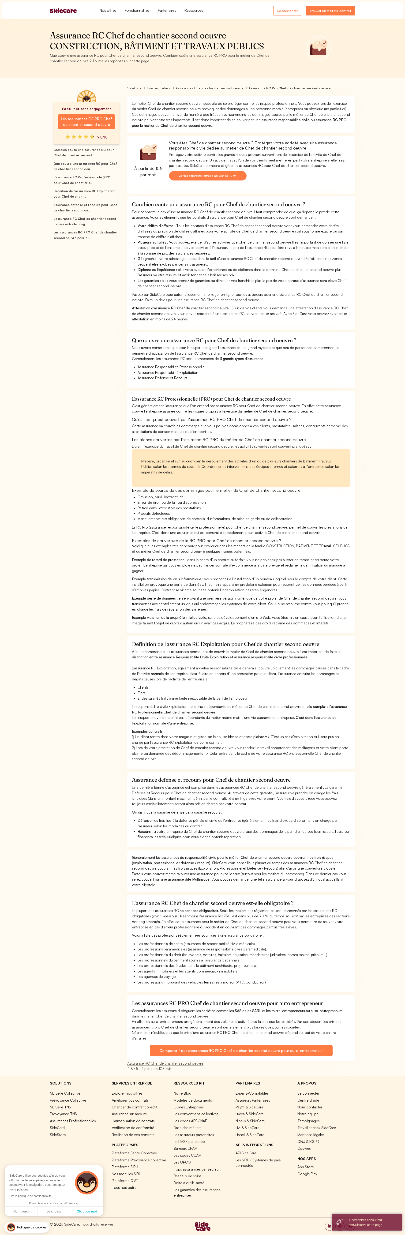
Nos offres (108, 10)
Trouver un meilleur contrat (330, 11)
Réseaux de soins (188, 1176)
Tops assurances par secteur (197, 1169)
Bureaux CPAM (185, 1148)
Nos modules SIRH (126, 1173)
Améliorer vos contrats (130, 1100)
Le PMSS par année (189, 1141)
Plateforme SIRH (125, 1166)
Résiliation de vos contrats (133, 1134)
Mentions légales (311, 1134)
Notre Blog (182, 1093)
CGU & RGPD (308, 1141)
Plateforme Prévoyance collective (139, 1160)
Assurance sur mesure (129, 1113)
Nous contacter (309, 1107)
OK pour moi (87, 1211)
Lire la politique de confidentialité (30, 1196)
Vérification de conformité (133, 1127)
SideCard (57, 1127)
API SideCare (246, 1153)
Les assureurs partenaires (194, 1134)
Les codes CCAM (187, 1155)
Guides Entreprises (189, 1107)
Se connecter (287, 11)
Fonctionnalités (137, 10)
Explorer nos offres (127, 1093)
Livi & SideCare (247, 1127)
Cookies (304, 1148)
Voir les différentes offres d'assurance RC (206, 175)
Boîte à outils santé (189, 1182)
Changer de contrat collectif (134, 1107)
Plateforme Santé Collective (134, 1153)
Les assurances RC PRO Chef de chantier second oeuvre (86, 121)
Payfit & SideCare (249, 1107)
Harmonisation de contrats (133, 1121)
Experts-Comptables (252, 1093)
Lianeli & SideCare (250, 1134)
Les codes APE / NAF (190, 1121)
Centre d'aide (308, 1100)
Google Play (307, 1173)
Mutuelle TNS (60, 1107)
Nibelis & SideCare (250, 1121)
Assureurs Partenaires (253, 1100)
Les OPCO (182, 1162)
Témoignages (308, 1121)
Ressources (193, 10)
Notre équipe (308, 1113)
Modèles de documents (193, 1100)
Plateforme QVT (125, 1180)
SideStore (58, 1134)
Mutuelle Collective (65, 1093)
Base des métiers (187, 1127)
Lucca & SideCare (250, 1113)
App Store (305, 1166)
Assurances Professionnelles (73, 1121)
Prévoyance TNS (63, 1113)
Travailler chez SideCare (316, 1127)
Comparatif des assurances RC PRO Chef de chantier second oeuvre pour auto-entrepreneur (241, 1050)
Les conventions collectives (196, 1113)
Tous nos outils (124, 1187)
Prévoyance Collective (68, 1100)
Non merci (21, 1211)
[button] (26, 1227)
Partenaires (167, 10)
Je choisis (54, 1211)
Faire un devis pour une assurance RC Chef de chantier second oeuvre (202, 299)
